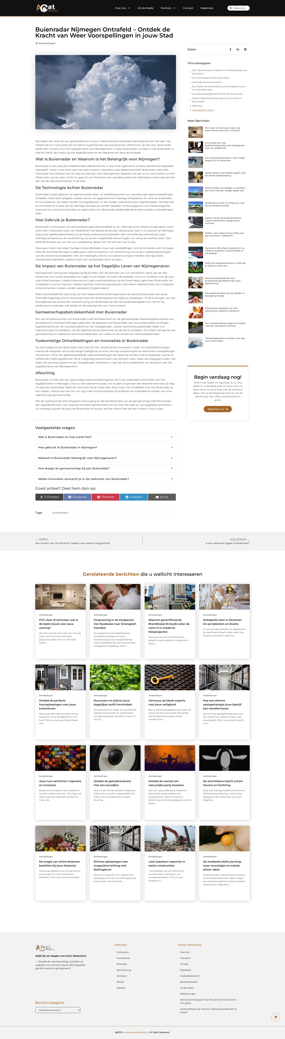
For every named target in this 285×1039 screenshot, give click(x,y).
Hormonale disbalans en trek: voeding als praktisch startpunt (222, 309)
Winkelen (122, 976)
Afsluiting (197, 105)
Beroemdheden (188, 982)
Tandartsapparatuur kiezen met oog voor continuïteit (225, 339)
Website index (187, 993)
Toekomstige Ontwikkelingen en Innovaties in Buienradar (217, 100)
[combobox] (238, 8)
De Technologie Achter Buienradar (210, 77)
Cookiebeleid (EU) (189, 976)
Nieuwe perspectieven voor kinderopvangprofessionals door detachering (223, 280)
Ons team (185, 958)
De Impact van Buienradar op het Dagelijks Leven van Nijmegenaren (219, 88)
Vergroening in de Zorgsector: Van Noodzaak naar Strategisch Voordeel (115, 623)
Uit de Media (145, 8)
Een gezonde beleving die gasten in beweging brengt (225, 294)
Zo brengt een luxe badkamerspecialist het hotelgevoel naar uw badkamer (225, 145)
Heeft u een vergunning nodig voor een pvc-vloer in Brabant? (224, 234)
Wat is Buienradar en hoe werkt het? (105, 437)
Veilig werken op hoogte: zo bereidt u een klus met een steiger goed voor (225, 189)
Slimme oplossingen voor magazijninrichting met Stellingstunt (111, 865)
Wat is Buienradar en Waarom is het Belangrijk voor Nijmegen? (219, 72)
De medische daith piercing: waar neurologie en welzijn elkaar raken (222, 865)
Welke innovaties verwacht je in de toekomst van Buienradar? (105, 479)
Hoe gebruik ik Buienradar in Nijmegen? (105, 447)
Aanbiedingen (47, 43)
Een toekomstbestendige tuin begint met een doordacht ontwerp (225, 324)
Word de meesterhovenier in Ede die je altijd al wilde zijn (225, 264)
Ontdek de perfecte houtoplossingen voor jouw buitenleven (57, 704)
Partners (166, 8)
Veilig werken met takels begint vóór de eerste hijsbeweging (225, 174)
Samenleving (124, 970)
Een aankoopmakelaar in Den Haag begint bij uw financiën (225, 159)
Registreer (207, 8)
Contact (188, 8)
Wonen (120, 982)
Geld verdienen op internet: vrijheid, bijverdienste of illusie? (208, 1011)
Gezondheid (123, 958)
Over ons (120, 8)
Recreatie (122, 964)
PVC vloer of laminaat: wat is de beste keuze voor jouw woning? (222, 129)
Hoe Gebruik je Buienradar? (207, 82)
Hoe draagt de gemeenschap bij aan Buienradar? (105, 468)
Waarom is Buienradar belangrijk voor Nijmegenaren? (105, 458)
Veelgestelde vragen (203, 110)
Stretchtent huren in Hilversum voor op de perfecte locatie (225, 204)
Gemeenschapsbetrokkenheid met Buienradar (217, 94)
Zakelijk (121, 987)
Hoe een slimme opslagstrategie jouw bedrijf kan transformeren (222, 704)
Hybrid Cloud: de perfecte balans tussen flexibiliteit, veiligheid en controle (223, 220)
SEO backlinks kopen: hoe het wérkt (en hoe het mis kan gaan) (208, 1001)
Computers (123, 952)
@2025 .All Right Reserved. (142, 1032)
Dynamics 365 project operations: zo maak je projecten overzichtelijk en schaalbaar (224, 250)
